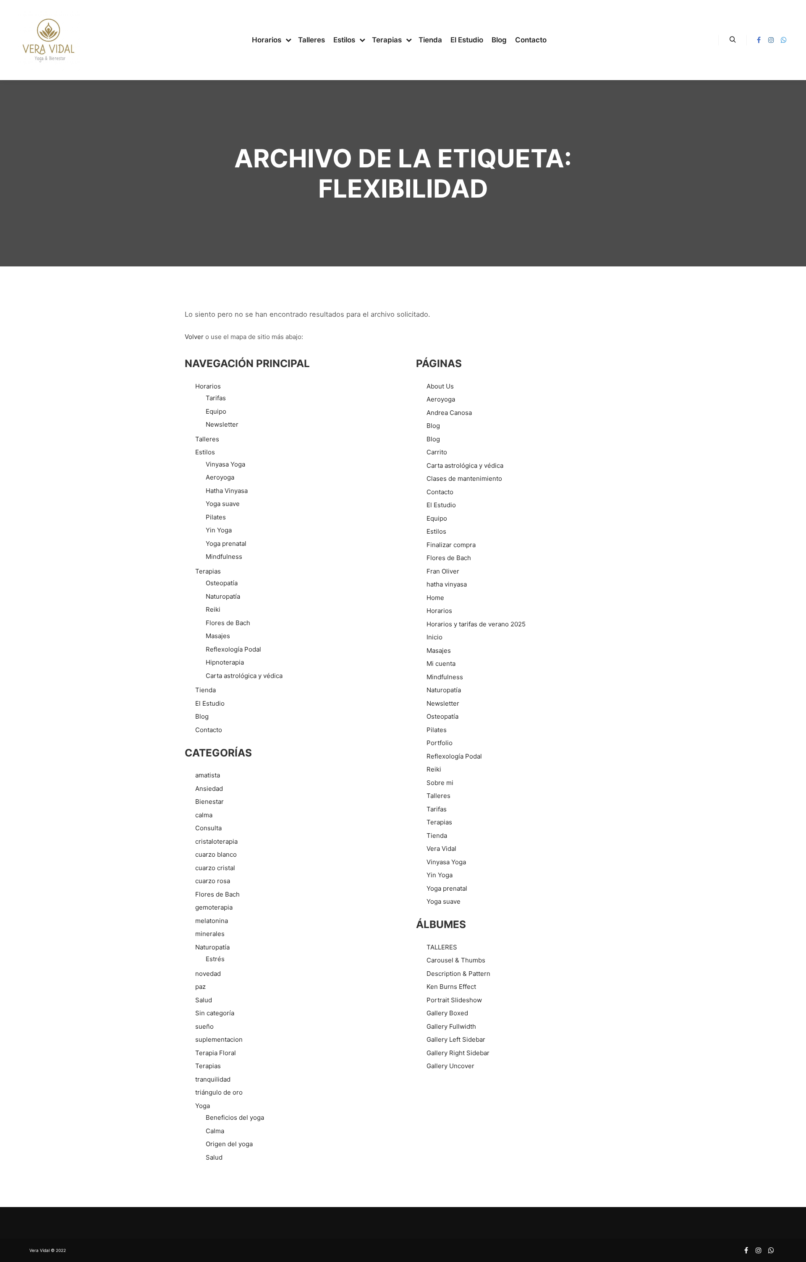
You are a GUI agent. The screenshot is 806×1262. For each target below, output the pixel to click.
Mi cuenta (441, 664)
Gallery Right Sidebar (458, 1053)
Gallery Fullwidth (451, 1026)
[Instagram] (771, 39)
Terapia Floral (215, 1053)
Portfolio (440, 743)
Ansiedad (209, 789)
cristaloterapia (216, 841)
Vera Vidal (441, 849)
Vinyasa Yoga (225, 464)
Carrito (437, 452)
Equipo (216, 411)
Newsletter (222, 424)
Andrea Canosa (449, 413)
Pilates (216, 517)
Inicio (434, 637)
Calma (215, 1131)
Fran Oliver (443, 571)
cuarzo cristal (215, 868)
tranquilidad (212, 1079)
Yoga (202, 1106)
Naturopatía (223, 596)
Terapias (208, 571)
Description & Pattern (458, 974)
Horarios (208, 386)
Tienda (205, 690)
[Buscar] (732, 39)
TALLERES (442, 947)
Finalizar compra (451, 545)
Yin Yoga (219, 530)
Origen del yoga (229, 1144)
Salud (203, 1000)
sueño (204, 1026)
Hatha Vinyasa (227, 491)
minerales (210, 934)
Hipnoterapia (225, 662)
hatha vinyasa (447, 584)
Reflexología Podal (233, 649)
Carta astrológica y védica (244, 676)
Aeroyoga (220, 477)
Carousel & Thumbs (456, 960)
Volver (194, 337)
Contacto (208, 730)
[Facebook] (758, 39)
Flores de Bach (228, 623)
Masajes (218, 636)
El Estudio (210, 703)
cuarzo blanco (216, 854)
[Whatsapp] (783, 39)
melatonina (211, 921)
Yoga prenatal (226, 544)
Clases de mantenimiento (464, 478)
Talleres (207, 439)
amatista (207, 775)
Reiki (213, 609)
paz (200, 987)
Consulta (208, 828)
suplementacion (219, 1039)
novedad (208, 974)
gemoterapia (214, 907)
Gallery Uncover (450, 1066)
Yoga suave (223, 504)
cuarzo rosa (212, 881)
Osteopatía (222, 583)
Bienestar (209, 802)
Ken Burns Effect (451, 987)
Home (435, 598)
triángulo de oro (219, 1092)
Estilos (205, 452)
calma (203, 815)
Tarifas (216, 398)
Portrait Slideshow (454, 1000)
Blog (202, 716)
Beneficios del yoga (235, 1117)
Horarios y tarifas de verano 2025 (476, 624)
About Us (440, 386)
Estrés (215, 959)
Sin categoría (214, 1013)
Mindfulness (224, 557)
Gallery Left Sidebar (456, 1039)
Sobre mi (440, 783)
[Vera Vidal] (48, 40)
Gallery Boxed (447, 1013)
